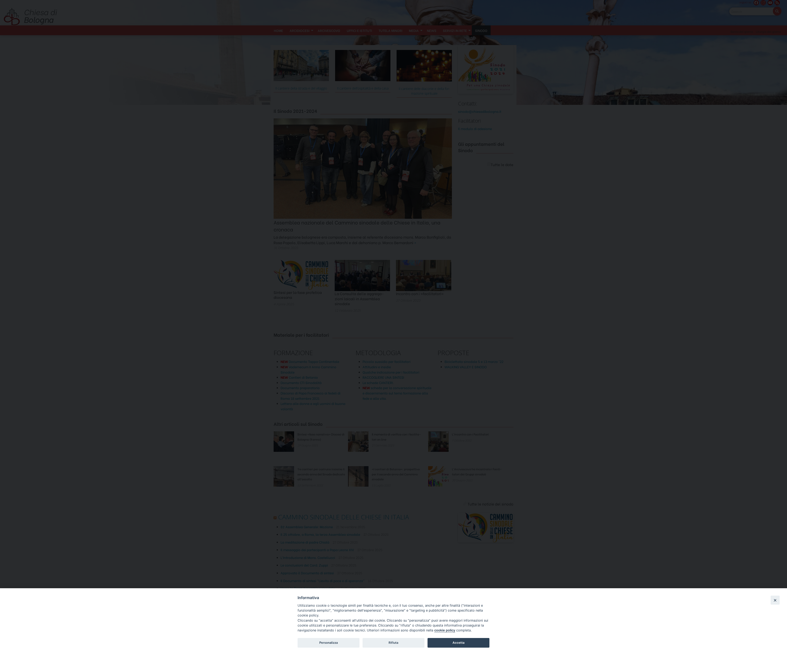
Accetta (458, 643)
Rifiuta (393, 643)
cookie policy (444, 630)
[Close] (775, 600)
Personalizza (328, 643)
